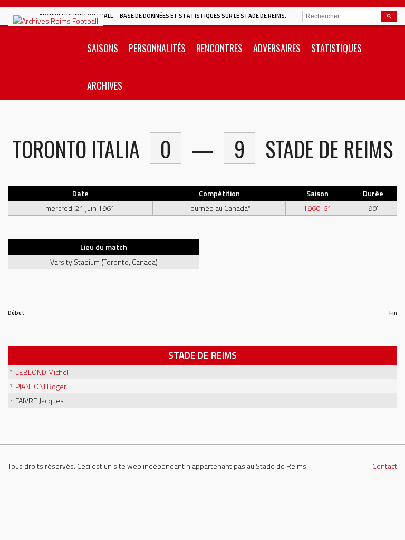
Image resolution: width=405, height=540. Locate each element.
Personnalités (157, 48)
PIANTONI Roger (40, 386)
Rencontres (219, 48)
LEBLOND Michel (42, 372)
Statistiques (336, 48)
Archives (104, 85)
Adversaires (277, 48)
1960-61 (317, 208)
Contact (384, 465)
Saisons (102, 48)
